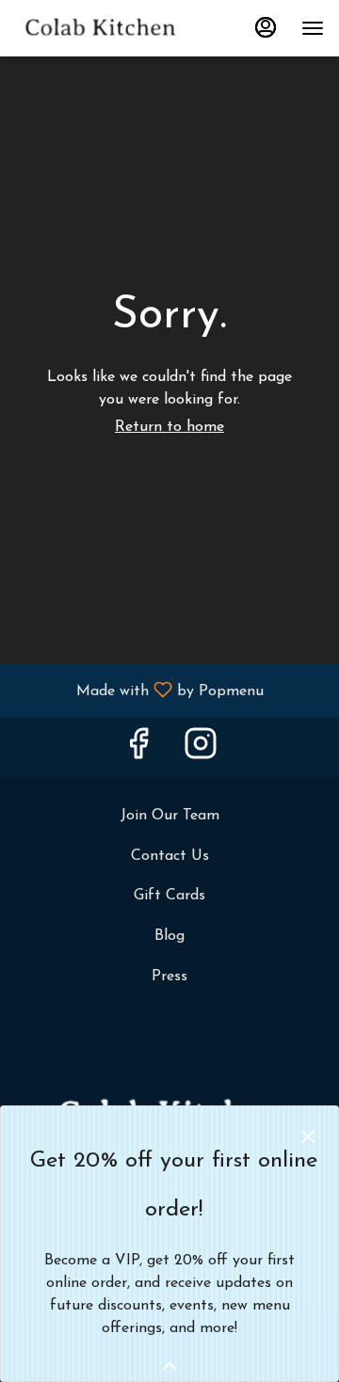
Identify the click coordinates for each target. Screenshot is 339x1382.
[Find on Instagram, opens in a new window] (201, 751)
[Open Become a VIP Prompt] (169, 1366)
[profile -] (265, 27)
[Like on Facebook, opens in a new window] (138, 751)
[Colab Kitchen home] (100, 28)
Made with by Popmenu (139, 690)
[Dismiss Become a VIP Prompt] (308, 1136)
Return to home (169, 427)
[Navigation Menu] (312, 28)
